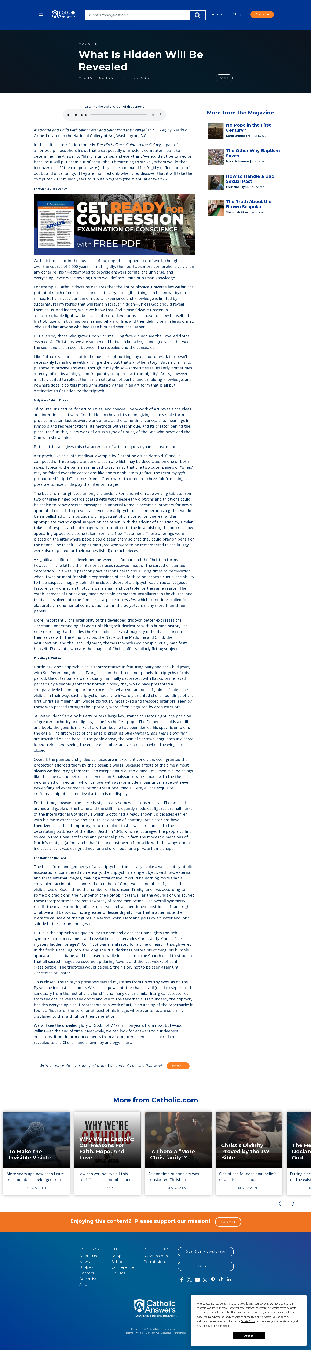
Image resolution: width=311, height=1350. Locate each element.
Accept (248, 1335)
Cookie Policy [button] (248, 1321)
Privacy (139, 1332)
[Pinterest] (213, 1280)
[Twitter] (189, 1280)
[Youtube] (197, 1280)
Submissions (155, 1256)
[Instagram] (205, 1280)
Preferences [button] (226, 1325)
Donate (262, 14)
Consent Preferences (173, 1332)
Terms (129, 1332)
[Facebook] (182, 1280)
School (117, 1261)
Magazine (89, 44)
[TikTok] (221, 1280)
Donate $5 (178, 1066)
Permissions (155, 1261)
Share (224, 78)
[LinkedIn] (229, 1280)
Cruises (118, 1273)
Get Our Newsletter (206, 1252)
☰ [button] (41, 14)
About (218, 14)
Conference (122, 1267)
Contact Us (152, 1332)
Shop (238, 14)
